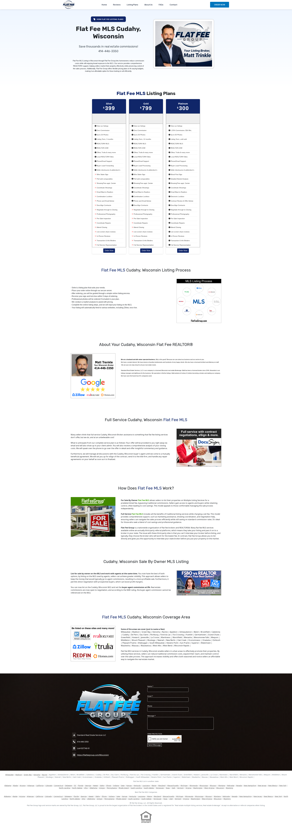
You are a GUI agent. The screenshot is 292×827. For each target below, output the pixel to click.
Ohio (86, 788)
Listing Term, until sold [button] (178, 139)
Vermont (180, 788)
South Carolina (136, 788)
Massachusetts (173, 785)
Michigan (184, 785)
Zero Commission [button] (103, 130)
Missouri (213, 785)
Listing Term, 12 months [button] (142, 139)
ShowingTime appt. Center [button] (106, 183)
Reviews (117, 4)
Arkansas (30, 785)
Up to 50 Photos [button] (176, 135)
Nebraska (230, 785)
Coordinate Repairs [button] (103, 223)
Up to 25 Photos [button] (102, 135)
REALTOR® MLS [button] (102, 144)
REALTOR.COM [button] (102, 148)
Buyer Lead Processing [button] (141, 166)
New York (282, 785)
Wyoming (229, 788)
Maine (154, 785)
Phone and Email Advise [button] (105, 201)
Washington (197, 788)
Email (150, 696)
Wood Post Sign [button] (176, 174)
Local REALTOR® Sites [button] (105, 157)
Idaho (102, 785)
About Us (148, 4)
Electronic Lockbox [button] (177, 196)
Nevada (239, 785)
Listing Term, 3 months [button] (104, 139)
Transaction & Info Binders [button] (106, 240)
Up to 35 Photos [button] (139, 135)
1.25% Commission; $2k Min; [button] (181, 130)
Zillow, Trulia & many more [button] (106, 152)
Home (104, 4)
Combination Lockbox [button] (104, 196)
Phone (149, 706)
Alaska (15, 785)
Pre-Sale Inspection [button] (103, 218)
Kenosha (37, 775)
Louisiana (146, 785)
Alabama (7, 785)
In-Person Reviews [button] (103, 236)
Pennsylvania (112, 788)
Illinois (108, 785)
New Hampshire (250, 785)
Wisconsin (220, 788)
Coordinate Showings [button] (104, 188)
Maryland (162, 785)
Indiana (116, 785)
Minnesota (194, 785)
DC (75, 785)
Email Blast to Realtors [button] (104, 192)
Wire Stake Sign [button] (102, 174)
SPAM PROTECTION (154, 734)
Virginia (188, 788)
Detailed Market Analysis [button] (179, 179)
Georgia (88, 785)
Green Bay (28, 775)
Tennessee (160, 788)
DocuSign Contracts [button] (103, 205)
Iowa (123, 785)
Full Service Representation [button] (106, 245)
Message (151, 716)
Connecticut (58, 785)
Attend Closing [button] (101, 227)
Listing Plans (132, 4)
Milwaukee (9, 775)
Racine (44, 775)
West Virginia (209, 788)
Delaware (68, 785)
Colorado (48, 785)
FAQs (161, 4)
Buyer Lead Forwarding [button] (105, 166)
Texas (168, 788)
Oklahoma (93, 788)
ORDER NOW (219, 4)
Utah (173, 788)
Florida (80, 785)
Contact (173, 4)
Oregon (102, 788)
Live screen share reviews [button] (106, 232)
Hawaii (95, 785)
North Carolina (64, 788)
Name (150, 686)
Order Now (109, 251)
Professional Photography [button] (105, 214)
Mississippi (203, 785)
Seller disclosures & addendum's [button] (108, 170)
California (40, 785)
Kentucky (137, 785)
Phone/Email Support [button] (104, 161)
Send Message (154, 745)
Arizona (23, 785)
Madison (18, 775)
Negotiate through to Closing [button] (106, 210)
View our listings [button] (102, 126)
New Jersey (262, 785)
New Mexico (272, 785)
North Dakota (77, 788)
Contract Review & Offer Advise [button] (181, 201)
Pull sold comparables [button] (104, 179)
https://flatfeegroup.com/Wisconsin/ (93, 755)
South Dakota (149, 788)
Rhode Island (124, 788)
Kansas (129, 785)
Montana (221, 785)
